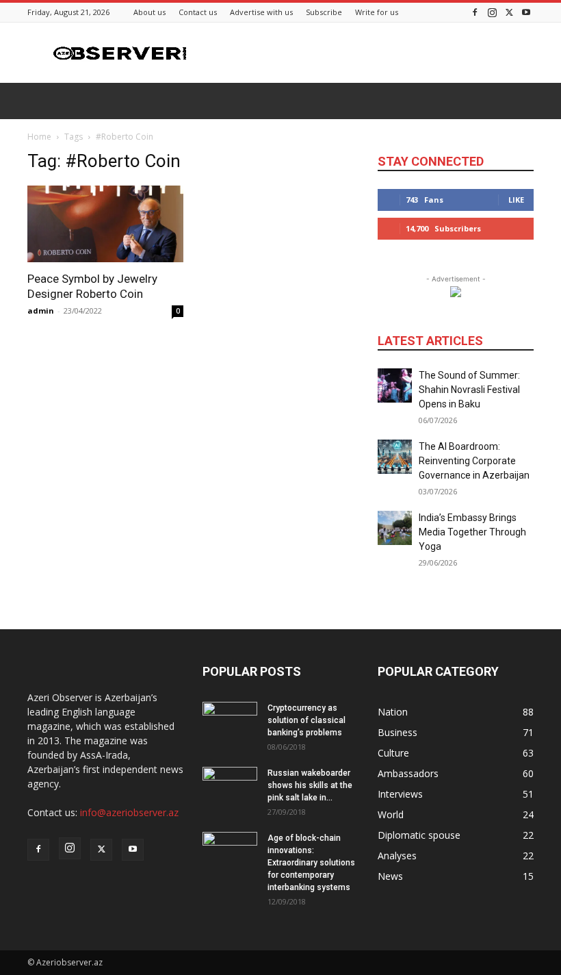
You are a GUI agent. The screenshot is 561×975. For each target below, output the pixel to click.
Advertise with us (261, 12)
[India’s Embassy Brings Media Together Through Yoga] (395, 528)
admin (40, 310)
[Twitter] (509, 12)
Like (516, 199)
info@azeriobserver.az (129, 812)
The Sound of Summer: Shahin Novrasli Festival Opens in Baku (469, 389)
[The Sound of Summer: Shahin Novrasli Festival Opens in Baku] (395, 385)
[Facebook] (474, 12)
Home (39, 136)
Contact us (198, 12)
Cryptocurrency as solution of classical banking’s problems (306, 720)
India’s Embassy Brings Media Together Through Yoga (472, 532)
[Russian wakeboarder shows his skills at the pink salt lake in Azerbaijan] (230, 786)
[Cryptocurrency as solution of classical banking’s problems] (230, 721)
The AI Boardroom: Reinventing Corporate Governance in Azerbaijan (474, 461)
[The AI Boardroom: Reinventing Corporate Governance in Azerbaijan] (395, 457)
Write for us (376, 12)
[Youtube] (526, 12)
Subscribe (324, 12)
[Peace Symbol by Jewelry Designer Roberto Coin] (105, 224)
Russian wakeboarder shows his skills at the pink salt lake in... (310, 785)
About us (149, 12)
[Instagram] (491, 12)
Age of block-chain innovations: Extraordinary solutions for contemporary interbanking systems (311, 862)
